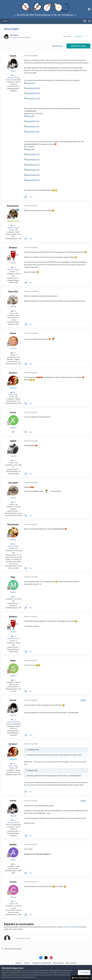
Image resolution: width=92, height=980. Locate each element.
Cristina (12, 882)
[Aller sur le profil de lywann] (6, 36)
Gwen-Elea (13, 291)
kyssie (13, 412)
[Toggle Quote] (27, 750)
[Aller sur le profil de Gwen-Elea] (13, 299)
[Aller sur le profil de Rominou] (13, 255)
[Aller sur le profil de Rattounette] (13, 214)
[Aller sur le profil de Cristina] (13, 890)
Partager (68, 36)
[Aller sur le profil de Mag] (13, 585)
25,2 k (14, 392)
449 (14, 311)
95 (14, 597)
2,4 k (14, 267)
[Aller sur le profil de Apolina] (13, 852)
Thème (26, 963)
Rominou (13, 247)
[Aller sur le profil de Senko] (13, 668)
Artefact (13, 373)
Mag (13, 577)
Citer (30, 197)
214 (14, 901)
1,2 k (14, 544)
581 (14, 864)
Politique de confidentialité (41, 963)
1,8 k (14, 75)
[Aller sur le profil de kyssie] (13, 420)
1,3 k (14, 353)
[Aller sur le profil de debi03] (13, 449)
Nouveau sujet (58, 46)
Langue (18, 963)
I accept (85, 972)
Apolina (12, 844)
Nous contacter (58, 963)
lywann (13, 55)
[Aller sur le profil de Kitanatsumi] (13, 532)
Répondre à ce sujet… (23, 938)
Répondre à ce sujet (78, 46)
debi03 (13, 441)
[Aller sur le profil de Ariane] (13, 341)
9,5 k (14, 225)
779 (14, 502)
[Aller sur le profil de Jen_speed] (13, 491)
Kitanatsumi (13, 524)
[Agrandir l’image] (29, 83)
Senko (13, 660)
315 (14, 680)
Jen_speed (13, 482)
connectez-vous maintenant (73, 927)
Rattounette (13, 206)
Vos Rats (27, 37)
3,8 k (14, 460)
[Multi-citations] (25, 197)
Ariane (13, 333)
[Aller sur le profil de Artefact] (13, 381)
